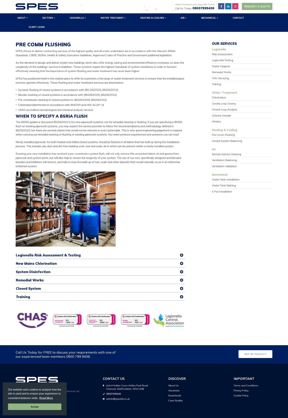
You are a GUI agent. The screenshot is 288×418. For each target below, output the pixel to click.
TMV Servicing (220, 78)
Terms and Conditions (246, 385)
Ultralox (216, 121)
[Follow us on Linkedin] (228, 6)
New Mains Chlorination (36, 263)
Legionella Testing (222, 60)
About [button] (21, 17)
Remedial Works (30, 280)
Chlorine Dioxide (221, 115)
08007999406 (203, 8)
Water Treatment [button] (112, 17)
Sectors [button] (48, 17)
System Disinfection (33, 272)
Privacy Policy (241, 390)
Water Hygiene (221, 66)
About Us (173, 385)
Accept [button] (35, 406)
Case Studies (175, 400)
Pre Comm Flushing (223, 134)
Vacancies (174, 390)
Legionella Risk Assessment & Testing (48, 255)
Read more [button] (46, 398)
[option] (32, 320)
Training (23, 297)
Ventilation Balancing (224, 160)
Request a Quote (257, 6)
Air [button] (183, 17)
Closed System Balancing (227, 140)
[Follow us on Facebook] (221, 6)
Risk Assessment (222, 54)
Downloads (174, 395)
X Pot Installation (222, 191)
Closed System (28, 288)
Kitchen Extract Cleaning (226, 154)
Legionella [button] (77, 17)
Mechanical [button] (209, 17)
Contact (238, 17)
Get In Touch (254, 354)
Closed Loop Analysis (224, 109)
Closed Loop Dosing (224, 103)
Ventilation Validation (224, 166)
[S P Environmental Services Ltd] (37, 6)
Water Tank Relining (224, 185)
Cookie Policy (241, 395)
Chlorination (219, 97)
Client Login (36, 27)
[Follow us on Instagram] (235, 6)
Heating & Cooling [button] (152, 17)
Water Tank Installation (226, 179)
